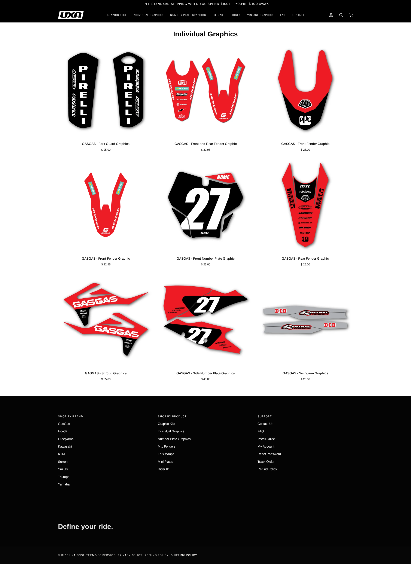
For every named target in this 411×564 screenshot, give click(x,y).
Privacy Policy (130, 555)
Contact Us (265, 424)
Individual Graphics (171, 431)
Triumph (63, 477)
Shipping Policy (184, 555)
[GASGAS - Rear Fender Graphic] (305, 205)
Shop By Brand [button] (70, 416)
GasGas (64, 424)
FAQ (261, 431)
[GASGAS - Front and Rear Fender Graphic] (205, 90)
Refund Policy (267, 469)
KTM (61, 454)
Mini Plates (165, 461)
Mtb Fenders (167, 446)
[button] (117, 15)
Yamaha (64, 484)
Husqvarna (65, 439)
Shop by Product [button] (172, 416)
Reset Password (269, 454)
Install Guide (266, 439)
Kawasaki (65, 446)
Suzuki (63, 469)
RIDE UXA (68, 555)
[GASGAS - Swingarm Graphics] (305, 319)
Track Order (266, 461)
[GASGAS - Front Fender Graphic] (305, 90)
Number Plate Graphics (174, 439)
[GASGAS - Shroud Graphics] (105, 319)
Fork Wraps (166, 454)
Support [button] (265, 416)
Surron (62, 461)
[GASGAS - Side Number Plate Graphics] (205, 319)
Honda (62, 431)
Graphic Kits (166, 424)
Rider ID (163, 469)
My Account (266, 446)
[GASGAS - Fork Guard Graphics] (105, 90)
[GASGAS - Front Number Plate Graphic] (205, 205)
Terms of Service (100, 555)
